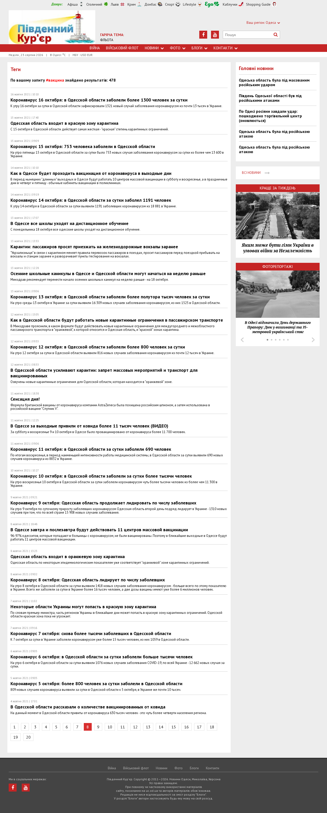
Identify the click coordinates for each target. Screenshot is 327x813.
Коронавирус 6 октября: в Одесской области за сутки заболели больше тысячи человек (101, 657)
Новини (152, 48)
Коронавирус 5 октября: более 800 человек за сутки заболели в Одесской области (96, 683)
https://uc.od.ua (52, 27)
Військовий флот (122, 48)
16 (186, 726)
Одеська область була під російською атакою (274, 134)
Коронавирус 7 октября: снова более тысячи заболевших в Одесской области (90, 633)
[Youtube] (215, 35)
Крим (131, 4)
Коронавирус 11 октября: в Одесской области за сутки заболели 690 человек (90, 449)
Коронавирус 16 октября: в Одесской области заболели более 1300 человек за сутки (99, 100)
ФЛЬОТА (106, 40)
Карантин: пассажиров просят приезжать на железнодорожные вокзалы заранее (94, 247)
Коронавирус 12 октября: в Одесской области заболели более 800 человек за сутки (97, 347)
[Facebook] (203, 35)
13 (148, 726)
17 (199, 726)
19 (15, 737)
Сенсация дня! (25, 399)
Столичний (94, 4)
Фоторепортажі (277, 266)
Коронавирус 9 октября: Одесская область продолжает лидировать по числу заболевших (103, 503)
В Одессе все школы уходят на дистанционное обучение (69, 223)
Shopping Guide (258, 4)
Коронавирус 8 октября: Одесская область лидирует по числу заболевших (87, 580)
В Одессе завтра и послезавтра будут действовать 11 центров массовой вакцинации (99, 530)
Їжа (212, 4)
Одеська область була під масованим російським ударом (274, 82)
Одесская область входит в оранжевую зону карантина (67, 556)
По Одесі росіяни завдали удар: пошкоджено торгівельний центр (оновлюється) (270, 116)
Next (313, 339)
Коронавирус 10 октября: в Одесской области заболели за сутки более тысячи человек (101, 476)
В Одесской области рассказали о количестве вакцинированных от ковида (87, 707)
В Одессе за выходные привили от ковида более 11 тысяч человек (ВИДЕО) (89, 426)
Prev (242, 339)
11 (122, 726)
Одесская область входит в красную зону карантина (64, 123)
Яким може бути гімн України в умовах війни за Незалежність (278, 248)
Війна (95, 48)
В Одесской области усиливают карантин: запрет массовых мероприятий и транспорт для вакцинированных (103, 373)
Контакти (223, 48)
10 (110, 726)
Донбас (150, 4)
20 (28, 737)
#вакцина (55, 80)
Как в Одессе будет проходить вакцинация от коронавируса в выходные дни (90, 173)
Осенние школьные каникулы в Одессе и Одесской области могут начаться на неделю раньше (108, 273)
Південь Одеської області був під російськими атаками (270, 98)
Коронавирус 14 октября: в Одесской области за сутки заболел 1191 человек (90, 200)
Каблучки (230, 4)
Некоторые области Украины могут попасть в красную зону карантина (83, 606)
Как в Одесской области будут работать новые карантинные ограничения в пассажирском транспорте (116, 320)
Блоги (197, 48)
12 (135, 726)
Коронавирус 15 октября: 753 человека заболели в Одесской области (82, 146)
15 (173, 726)
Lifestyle (189, 4)
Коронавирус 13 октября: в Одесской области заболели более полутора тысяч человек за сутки (110, 297)
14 (161, 726)
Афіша (72, 4)
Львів (115, 4)
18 (212, 726)
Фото (175, 48)
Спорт (169, 4)
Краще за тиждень (278, 188)
